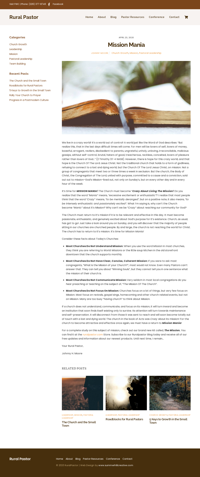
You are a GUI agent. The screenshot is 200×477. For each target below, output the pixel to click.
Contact (174, 17)
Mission (134, 53)
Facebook (57, 4)
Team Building (17, 63)
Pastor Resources (132, 17)
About (102, 17)
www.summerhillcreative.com (115, 465)
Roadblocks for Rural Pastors (124, 419)
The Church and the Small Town (27, 80)
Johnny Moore (99, 53)
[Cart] (186, 17)
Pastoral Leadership (150, 53)
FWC (16, 4)
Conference (157, 17)
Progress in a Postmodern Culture (29, 100)
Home (89, 17)
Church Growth (120, 53)
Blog (113, 17)
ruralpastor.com (93, 334)
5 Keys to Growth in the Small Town (30, 90)
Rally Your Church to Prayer (25, 95)
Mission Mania (126, 44)
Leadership (67, 415)
